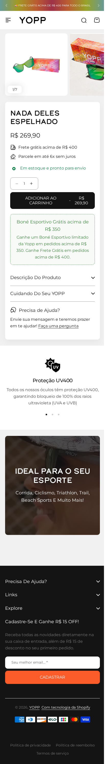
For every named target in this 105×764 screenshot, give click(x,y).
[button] (6, 5)
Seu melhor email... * (29, 662)
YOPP (32, 707)
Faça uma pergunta (58, 326)
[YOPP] (32, 20)
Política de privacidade (28, 745)
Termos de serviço (50, 753)
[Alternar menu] (8, 20)
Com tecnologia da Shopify (64, 707)
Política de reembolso (73, 745)
